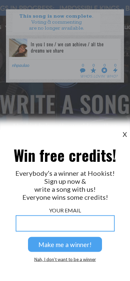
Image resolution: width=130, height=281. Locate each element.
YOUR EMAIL (65, 210)
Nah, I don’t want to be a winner (65, 259)
